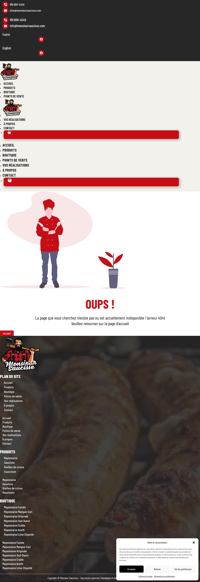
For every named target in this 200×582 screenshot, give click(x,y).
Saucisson (10, 471)
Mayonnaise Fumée (15, 507)
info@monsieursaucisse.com (25, 10)
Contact (9, 128)
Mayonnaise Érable (14, 525)
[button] (193, 542)
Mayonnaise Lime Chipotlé (19, 534)
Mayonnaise (11, 458)
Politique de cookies (145, 576)
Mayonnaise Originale (16, 516)
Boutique (9, 92)
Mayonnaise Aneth (14, 530)
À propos (9, 124)
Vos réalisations (14, 119)
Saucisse (9, 462)
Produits (9, 88)
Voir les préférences (183, 569)
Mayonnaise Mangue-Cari (18, 512)
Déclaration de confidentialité (164, 576)
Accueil (8, 83)
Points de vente (14, 96)
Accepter (131, 569)
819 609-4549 (16, 4)
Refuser (157, 569)
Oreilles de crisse (14, 467)
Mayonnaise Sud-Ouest (17, 521)
